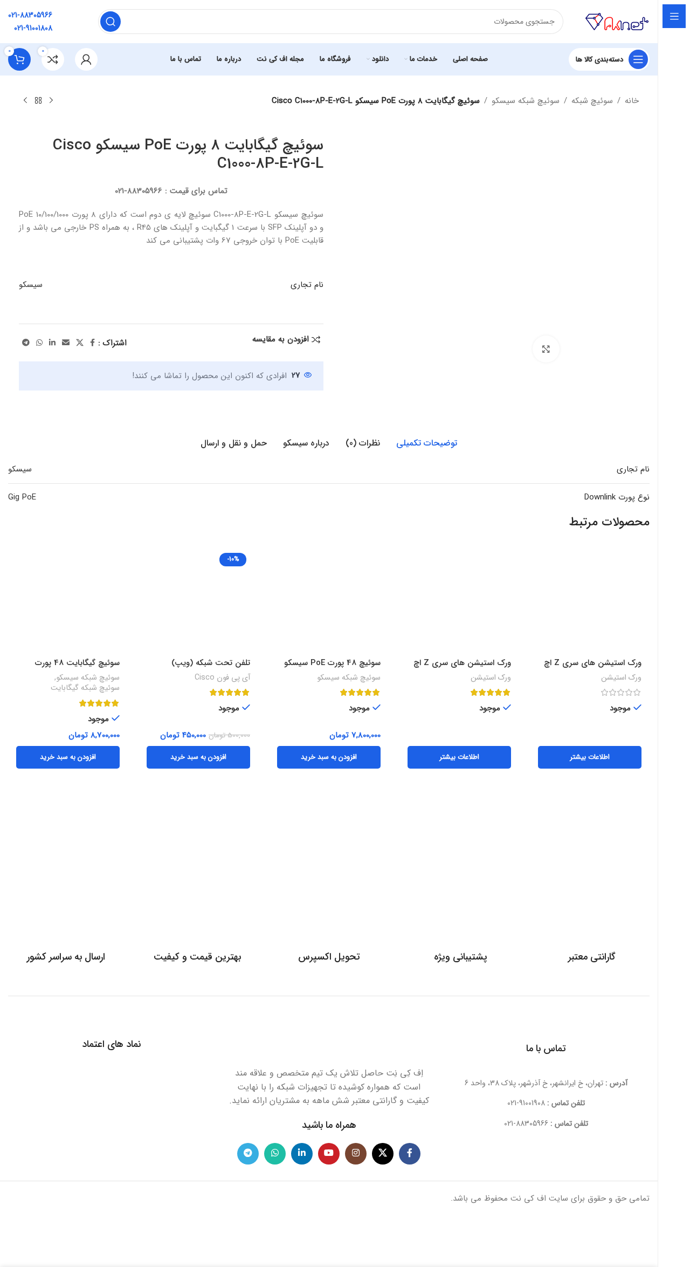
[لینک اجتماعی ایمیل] (66, 343)
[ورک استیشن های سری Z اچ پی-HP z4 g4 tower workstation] (589, 601)
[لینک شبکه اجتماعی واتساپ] (39, 343)
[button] (329, 757)
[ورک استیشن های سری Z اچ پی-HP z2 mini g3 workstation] (459, 601)
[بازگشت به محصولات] (38, 100)
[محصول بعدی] (25, 100)
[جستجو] (110, 21)
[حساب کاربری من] (86, 59)
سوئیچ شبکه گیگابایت (85, 688)
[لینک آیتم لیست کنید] (546, 1103)
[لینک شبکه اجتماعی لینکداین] (52, 343)
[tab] (426, 443)
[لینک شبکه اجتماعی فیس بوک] (92, 343)
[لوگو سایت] (617, 21)
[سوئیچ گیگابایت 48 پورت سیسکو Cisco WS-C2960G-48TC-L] (68, 601)
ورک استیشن (621, 678)
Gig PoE (22, 497)
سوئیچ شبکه (592, 100)
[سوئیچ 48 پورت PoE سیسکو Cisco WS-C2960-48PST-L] (329, 601)
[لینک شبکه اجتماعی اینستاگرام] (356, 1154)
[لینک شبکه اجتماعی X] (80, 343)
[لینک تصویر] (328, 1036)
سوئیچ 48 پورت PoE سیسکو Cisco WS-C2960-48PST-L (332, 668)
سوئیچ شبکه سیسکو (526, 100)
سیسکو (31, 284)
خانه (632, 100)
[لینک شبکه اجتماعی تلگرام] (26, 343)
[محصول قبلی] (51, 100)
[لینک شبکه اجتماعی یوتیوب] (329, 1154)
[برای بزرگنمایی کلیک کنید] (546, 348)
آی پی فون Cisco (222, 678)
